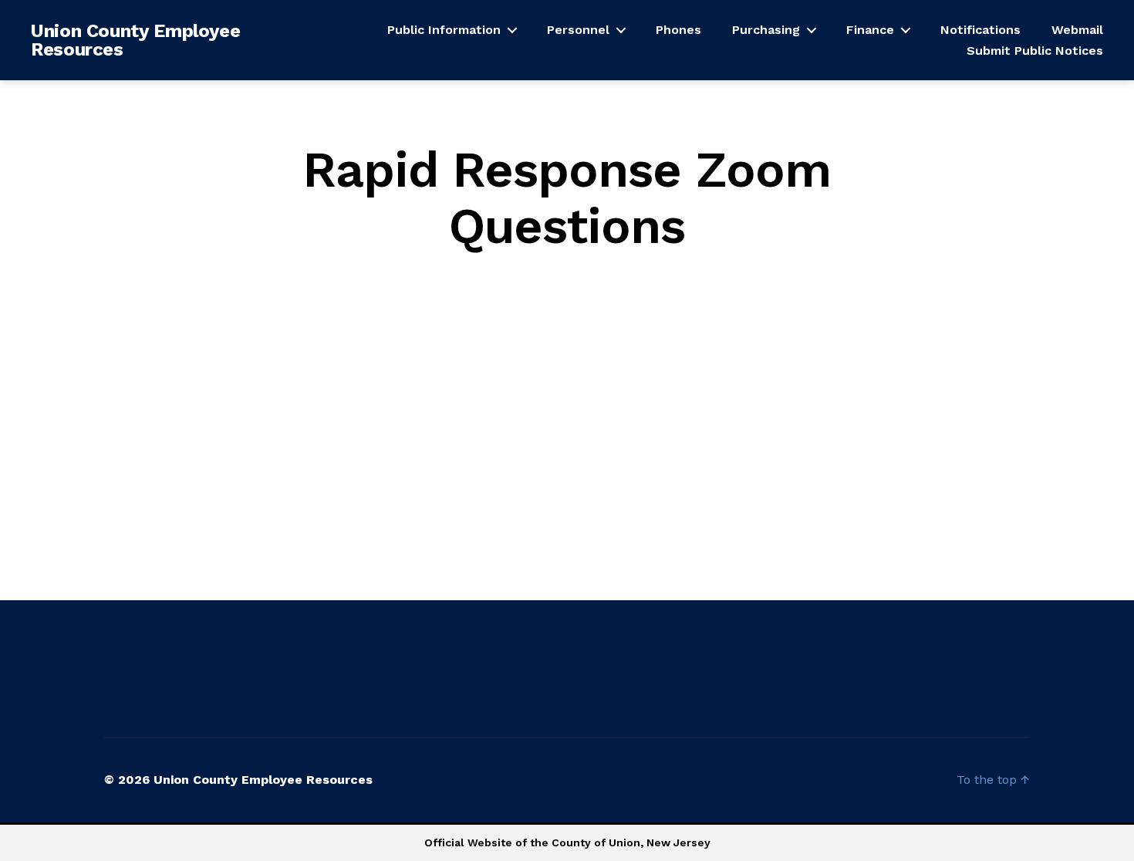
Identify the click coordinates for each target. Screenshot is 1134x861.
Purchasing (766, 29)
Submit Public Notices (1035, 50)
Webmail (1077, 29)
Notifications (980, 29)
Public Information (444, 29)
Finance (870, 29)
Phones (678, 29)
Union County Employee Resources (135, 40)
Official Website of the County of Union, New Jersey (567, 842)
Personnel (578, 29)
